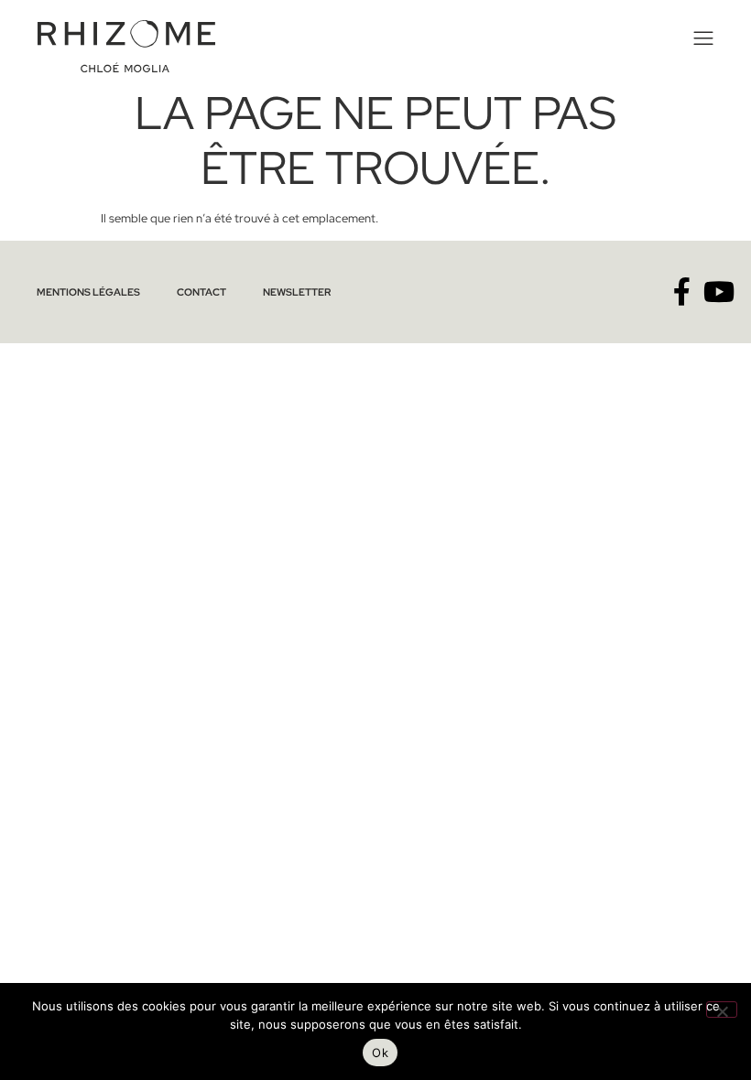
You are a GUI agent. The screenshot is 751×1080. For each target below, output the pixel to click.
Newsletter (297, 292)
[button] (701, 39)
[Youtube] (719, 292)
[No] (721, 1009)
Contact (201, 292)
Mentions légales (88, 292)
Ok (380, 1052)
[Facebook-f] (681, 292)
